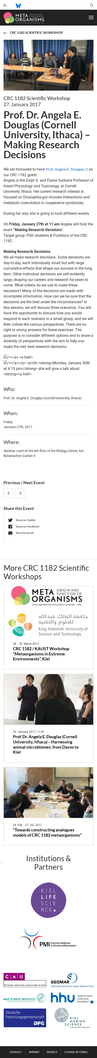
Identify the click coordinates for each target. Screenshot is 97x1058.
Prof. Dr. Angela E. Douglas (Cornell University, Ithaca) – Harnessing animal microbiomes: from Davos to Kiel (46, 744)
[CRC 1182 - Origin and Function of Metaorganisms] (24, 17)
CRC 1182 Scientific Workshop (37, 98)
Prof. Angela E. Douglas (65, 169)
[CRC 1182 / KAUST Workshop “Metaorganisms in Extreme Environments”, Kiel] (48, 611)
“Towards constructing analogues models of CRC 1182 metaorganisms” (47, 832)
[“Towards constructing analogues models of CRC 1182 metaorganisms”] (48, 792)
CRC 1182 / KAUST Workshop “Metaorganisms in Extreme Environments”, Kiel (41, 654)
